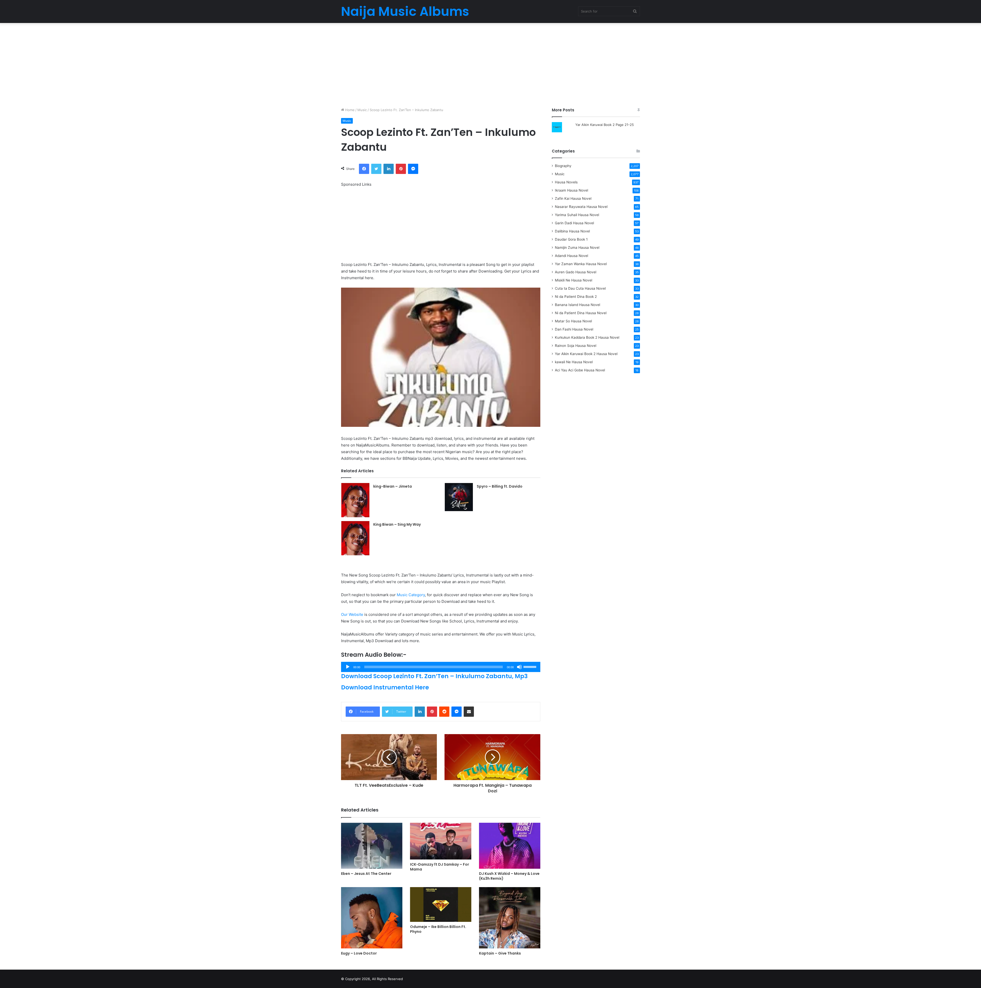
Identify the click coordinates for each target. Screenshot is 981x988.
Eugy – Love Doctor (359, 953)
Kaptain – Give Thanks (500, 953)
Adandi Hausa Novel (571, 256)
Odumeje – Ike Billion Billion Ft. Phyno (438, 929)
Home (349, 110)
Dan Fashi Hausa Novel (574, 329)
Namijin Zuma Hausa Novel (577, 247)
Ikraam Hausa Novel (571, 190)
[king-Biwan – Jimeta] (355, 500)
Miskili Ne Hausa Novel (573, 280)
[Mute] (519, 666)
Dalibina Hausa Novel (572, 231)
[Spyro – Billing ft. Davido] (459, 497)
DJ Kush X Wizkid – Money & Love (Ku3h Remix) (509, 876)
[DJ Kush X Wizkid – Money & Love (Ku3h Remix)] (509, 846)
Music (362, 110)
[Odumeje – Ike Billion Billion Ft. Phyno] (440, 904)
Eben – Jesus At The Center (366, 873)
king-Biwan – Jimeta (392, 486)
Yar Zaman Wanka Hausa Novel (581, 264)
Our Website (352, 614)
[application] (440, 667)
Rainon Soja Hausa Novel (575, 346)
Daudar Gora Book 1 (571, 239)
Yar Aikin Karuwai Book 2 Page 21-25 (604, 125)
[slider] (530, 666)
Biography (563, 166)
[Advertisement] (490, 64)
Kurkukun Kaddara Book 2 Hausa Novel (587, 337)
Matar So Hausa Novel (573, 321)
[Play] (347, 666)
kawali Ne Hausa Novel (574, 362)
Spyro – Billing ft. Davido (499, 486)
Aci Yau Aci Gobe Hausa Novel (580, 370)
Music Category (411, 594)
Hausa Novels (566, 182)
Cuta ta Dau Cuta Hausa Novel (580, 288)
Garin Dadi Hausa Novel (574, 223)
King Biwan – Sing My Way (397, 524)
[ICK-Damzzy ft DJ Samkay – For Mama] (440, 841)
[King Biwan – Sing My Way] (355, 538)
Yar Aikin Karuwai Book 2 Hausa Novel (586, 354)
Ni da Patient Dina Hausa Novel (580, 313)
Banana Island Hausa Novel (577, 305)
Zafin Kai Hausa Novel (573, 198)
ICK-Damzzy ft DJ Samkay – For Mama (439, 867)
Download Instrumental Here (385, 687)
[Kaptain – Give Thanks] (509, 917)
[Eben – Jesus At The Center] (371, 846)
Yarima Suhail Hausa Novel (577, 215)
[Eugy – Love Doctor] (371, 917)
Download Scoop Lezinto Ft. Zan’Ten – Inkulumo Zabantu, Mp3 (434, 676)
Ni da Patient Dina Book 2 (576, 297)
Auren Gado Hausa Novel (575, 272)
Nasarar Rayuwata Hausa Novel (581, 207)
